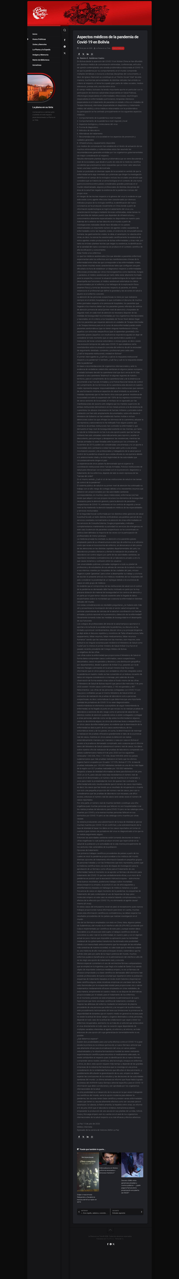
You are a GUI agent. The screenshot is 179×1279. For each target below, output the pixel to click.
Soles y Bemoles (40, 44)
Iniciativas (37, 65)
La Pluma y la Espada (41, 49)
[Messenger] (65, 47)
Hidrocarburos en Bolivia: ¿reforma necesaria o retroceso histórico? (108, 1170)
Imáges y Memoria (40, 55)
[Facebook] (65, 40)
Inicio (35, 34)
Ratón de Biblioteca (41, 60)
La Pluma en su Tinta (103, 48)
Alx (123, 1239)
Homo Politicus (39, 39)
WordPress (110, 1239)
